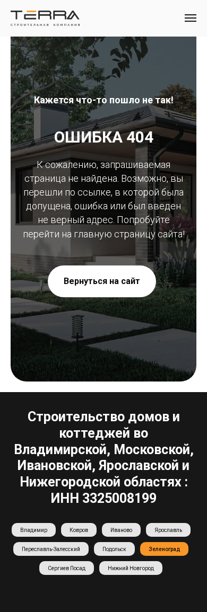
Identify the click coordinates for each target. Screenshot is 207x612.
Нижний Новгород (131, 568)
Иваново (121, 530)
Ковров (79, 530)
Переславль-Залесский (51, 549)
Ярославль (168, 530)
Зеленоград (164, 549)
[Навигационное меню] (190, 18)
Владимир (33, 530)
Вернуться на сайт (102, 281)
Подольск (114, 549)
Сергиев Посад (66, 568)
